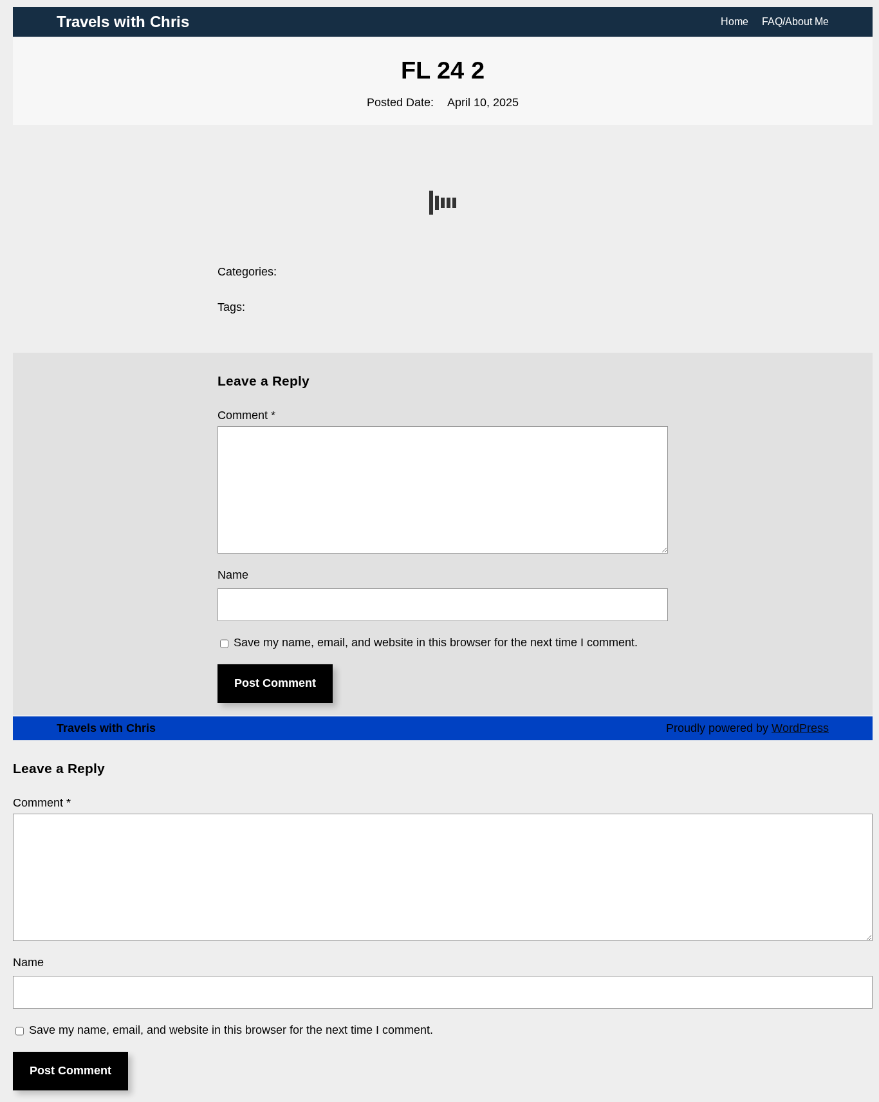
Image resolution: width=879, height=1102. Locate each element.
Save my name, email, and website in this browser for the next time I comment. (436, 642)
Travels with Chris (123, 21)
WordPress (800, 728)
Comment (246, 415)
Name (232, 574)
